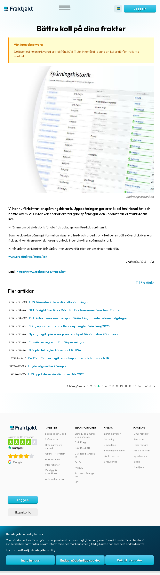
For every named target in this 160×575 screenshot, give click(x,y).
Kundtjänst (139, 467)
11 (126, 386)
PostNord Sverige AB (84, 475)
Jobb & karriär (141, 450)
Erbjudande (110, 461)
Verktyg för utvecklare (51, 472)
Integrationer (52, 464)
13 (134, 386)
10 (121, 386)
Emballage (110, 444)
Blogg (136, 461)
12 (130, 386)
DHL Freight (81, 442)
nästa (149, 386)
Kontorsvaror (111, 456)
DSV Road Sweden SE (85, 455)
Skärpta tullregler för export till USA (54, 350)
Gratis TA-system (55, 453)
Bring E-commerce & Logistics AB (85, 435)
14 (139, 386)
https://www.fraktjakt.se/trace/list (41, 272)
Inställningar (30, 560)
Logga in (140, 9)
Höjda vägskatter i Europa (47, 366)
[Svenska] (118, 8)
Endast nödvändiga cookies (80, 560)
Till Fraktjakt (145, 282)
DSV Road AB (82, 447)
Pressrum (138, 439)
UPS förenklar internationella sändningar (59, 302)
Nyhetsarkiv (140, 456)
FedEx (78, 462)
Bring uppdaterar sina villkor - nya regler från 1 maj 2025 (69, 326)
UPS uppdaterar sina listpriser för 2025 (56, 374)
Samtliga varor (112, 433)
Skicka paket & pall (55, 433)
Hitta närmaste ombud (53, 446)
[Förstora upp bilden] (81, 191)
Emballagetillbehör (114, 450)
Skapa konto (22, 512)
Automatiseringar (55, 479)
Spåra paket (52, 439)
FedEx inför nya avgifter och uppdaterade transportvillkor (70, 358)
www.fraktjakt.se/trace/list (27, 257)
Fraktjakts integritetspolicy (38, 550)
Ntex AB (79, 467)
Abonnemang (52, 459)
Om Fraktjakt (140, 433)
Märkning (109, 439)
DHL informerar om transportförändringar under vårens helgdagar (78, 318)
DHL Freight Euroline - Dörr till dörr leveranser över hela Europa (74, 310)
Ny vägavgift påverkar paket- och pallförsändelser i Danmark (73, 334)
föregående (76, 386)
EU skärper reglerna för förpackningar (57, 342)
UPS (77, 481)
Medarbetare (140, 444)
